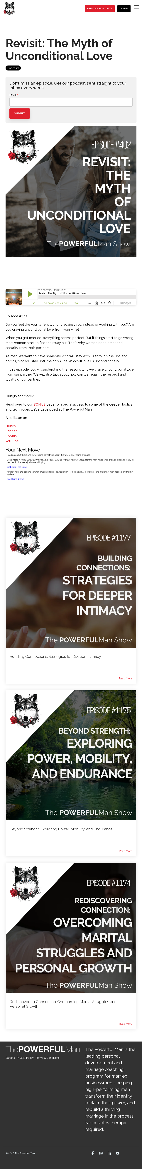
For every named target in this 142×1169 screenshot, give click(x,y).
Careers (10, 1057)
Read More (125, 678)
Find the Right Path (99, 8)
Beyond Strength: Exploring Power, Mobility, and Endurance (61, 829)
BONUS (39, 404)
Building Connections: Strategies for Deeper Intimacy (55, 656)
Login (124, 8)
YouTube (12, 441)
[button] (136, 7)
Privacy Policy (25, 1057)
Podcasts (13, 68)
